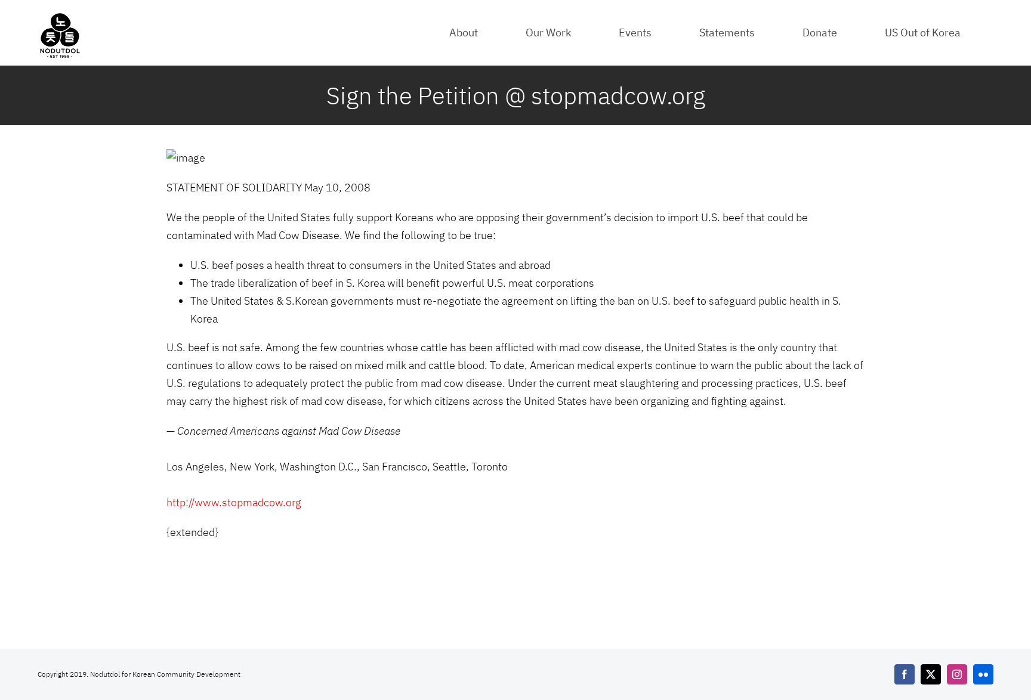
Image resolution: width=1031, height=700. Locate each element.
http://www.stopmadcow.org (233, 502)
